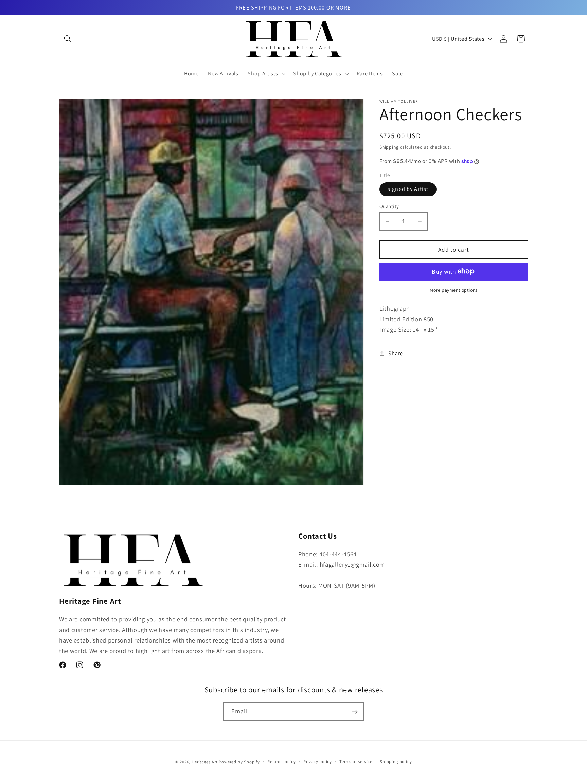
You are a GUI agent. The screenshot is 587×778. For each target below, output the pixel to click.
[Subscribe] (354, 712)
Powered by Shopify (239, 762)
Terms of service (355, 762)
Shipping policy (396, 762)
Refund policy (281, 762)
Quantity (389, 206)
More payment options (454, 290)
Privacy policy (317, 762)
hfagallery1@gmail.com (352, 564)
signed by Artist (408, 189)
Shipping (388, 147)
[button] (67, 39)
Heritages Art (204, 762)
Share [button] (395, 353)
